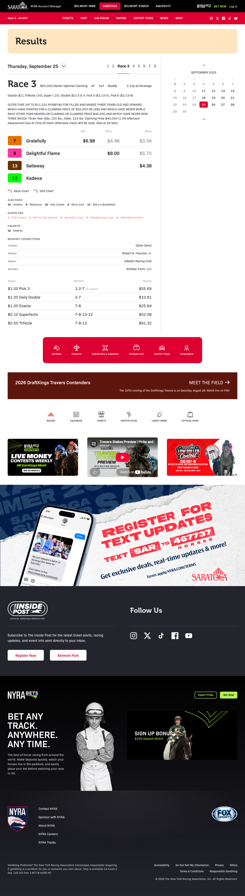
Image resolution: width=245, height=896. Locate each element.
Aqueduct (163, 6)
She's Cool (77, 204)
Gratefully (36, 141)
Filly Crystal (19, 217)
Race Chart (21, 191)
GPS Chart (46, 191)
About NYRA (46, 825)
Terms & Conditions (192, 871)
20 (223, 98)
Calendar (101, 18)
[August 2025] (203, 65)
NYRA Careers (48, 834)
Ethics (233, 865)
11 (204, 91)
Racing (121, 18)
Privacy (219, 865)
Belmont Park (85, 6)
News (164, 18)
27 (223, 104)
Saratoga (110, 6)
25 (204, 104)
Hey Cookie (57, 204)
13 (223, 91)
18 (204, 98)
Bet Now (220, 6)
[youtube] (235, 18)
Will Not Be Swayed (45, 217)
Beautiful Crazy (74, 217)
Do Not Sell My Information (192, 865)
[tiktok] (229, 18)
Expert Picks (143, 18)
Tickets (67, 18)
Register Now (25, 655)
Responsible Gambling (223, 871)
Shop (179, 18)
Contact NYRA (47, 809)
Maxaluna (36, 204)
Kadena (34, 178)
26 (213, 104)
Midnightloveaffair (132, 217)
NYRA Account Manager (46, 6)
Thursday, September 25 (33, 66)
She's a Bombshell (104, 204)
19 (213, 98)
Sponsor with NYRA (51, 817)
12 (213, 91)
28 (232, 104)
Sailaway (35, 165)
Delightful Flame (43, 153)
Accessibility (161, 865)
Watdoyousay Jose (102, 217)
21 (232, 98)
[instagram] (211, 18)
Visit (84, 18)
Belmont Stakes (136, 6)
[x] (217, 18)
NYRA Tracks (47, 842)
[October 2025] (203, 119)
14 (232, 91)
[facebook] (223, 18)
